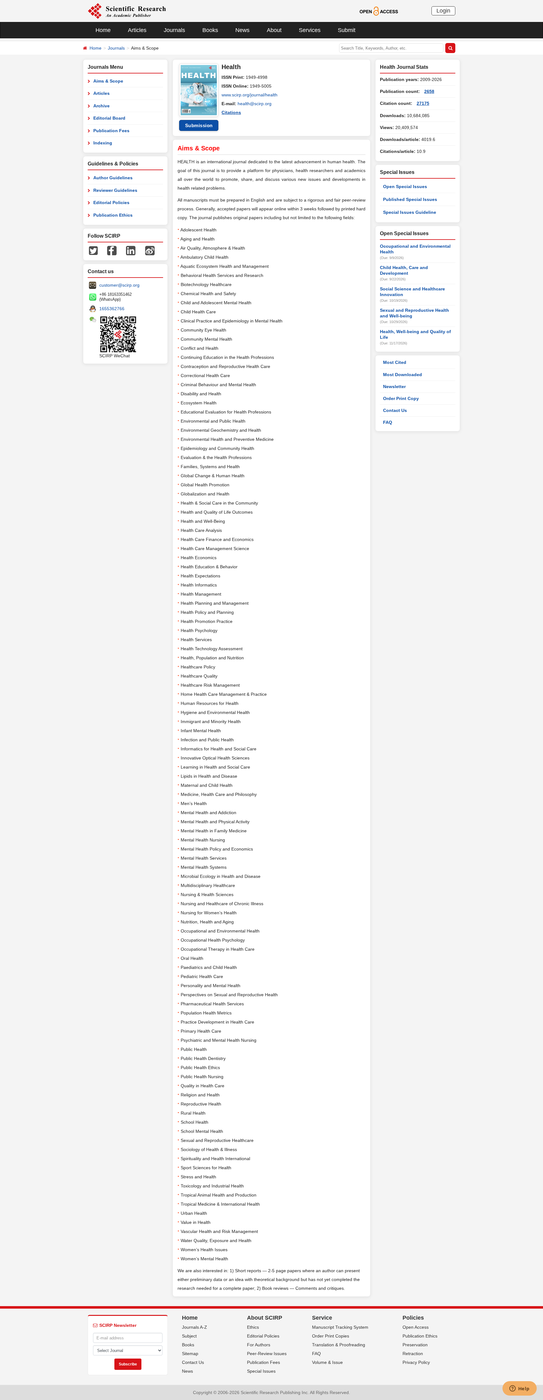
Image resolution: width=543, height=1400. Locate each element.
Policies (413, 1318)
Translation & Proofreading (338, 1344)
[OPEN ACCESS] (378, 10)
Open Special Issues (405, 186)
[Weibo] (150, 250)
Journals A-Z (194, 1327)
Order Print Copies (330, 1335)
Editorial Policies (111, 202)
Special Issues (261, 1371)
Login (443, 11)
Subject (189, 1335)
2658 (429, 91)
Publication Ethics (113, 215)
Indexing (102, 142)
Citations (231, 112)
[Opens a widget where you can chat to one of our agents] (519, 1389)
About (274, 30)
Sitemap (190, 1353)
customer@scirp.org (119, 285)
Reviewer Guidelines (115, 190)
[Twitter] (93, 250)
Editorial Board (109, 118)
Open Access (416, 1327)
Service (322, 1318)
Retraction (413, 1353)
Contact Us (395, 410)
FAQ (387, 422)
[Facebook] (112, 250)
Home (103, 30)
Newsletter (394, 386)
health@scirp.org (255, 103)
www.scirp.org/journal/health (249, 94)
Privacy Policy (416, 1362)
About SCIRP (264, 1318)
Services (310, 30)
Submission (199, 125)
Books (210, 30)
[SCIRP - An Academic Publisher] (127, 10)
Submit (346, 30)
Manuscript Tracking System (340, 1327)
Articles (137, 30)
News (242, 30)
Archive (101, 105)
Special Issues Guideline (409, 212)
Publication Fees (111, 130)
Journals (174, 30)
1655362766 (111, 308)
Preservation (415, 1344)
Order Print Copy (401, 398)
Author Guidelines (113, 177)
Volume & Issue (327, 1362)
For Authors (258, 1344)
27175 (423, 103)
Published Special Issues (410, 199)
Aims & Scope (108, 81)
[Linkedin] (130, 250)
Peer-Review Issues (267, 1353)
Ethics (253, 1327)
